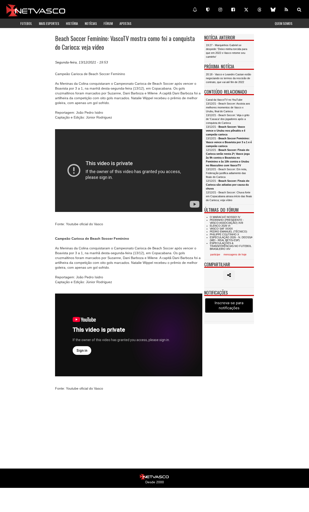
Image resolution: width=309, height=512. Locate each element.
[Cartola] (207, 9)
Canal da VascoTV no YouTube (224, 99)
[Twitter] (246, 9)
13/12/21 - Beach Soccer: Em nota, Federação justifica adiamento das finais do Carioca (226, 173)
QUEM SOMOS (283, 23)
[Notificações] (195, 9)
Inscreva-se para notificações (229, 305)
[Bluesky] (273, 9)
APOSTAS (125, 23)
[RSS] (286, 9)
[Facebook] (233, 9)
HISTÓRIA (72, 23)
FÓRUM (108, 23)
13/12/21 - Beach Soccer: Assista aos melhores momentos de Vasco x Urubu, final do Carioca (228, 107)
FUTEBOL (26, 23)
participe (215, 254)
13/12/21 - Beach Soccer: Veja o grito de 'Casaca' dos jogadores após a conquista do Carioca (227, 119)
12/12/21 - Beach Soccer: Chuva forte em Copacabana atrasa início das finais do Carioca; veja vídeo (229, 196)
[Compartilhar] (229, 275)
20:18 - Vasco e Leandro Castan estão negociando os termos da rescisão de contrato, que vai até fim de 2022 (228, 78)
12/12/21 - (228, 157)
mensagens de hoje (235, 254)
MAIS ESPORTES (49, 23)
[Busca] (299, 9)
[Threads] (259, 9)
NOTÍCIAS (91, 23)
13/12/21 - (225, 130)
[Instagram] (220, 9)
